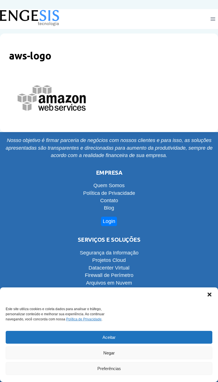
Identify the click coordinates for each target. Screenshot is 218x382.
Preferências (109, 368)
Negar (109, 352)
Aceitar (109, 337)
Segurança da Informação (109, 253)
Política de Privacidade (84, 319)
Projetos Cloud (109, 260)
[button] (209, 294)
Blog (109, 208)
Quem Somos (109, 185)
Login (109, 221)
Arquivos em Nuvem (109, 283)
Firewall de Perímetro (109, 275)
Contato (109, 200)
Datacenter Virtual (109, 268)
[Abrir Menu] (212, 19)
